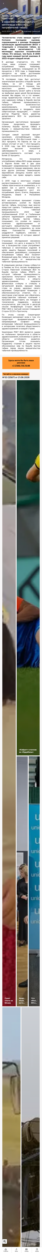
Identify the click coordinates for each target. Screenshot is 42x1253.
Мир (3, 13)
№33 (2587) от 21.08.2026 (16, 377)
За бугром (9, 13)
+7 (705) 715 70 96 (21, 365)
